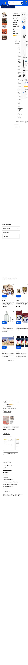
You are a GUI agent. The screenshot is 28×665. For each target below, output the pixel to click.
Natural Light (5, 489)
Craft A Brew (15, 13)
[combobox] (15, 3)
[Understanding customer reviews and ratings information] (15, 408)
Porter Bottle (5, 467)
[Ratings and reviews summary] (18, 401)
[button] (16, 41)
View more (10, 360)
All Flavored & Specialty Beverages (10, 484)
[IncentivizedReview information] (11, 444)
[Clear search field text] (19, 3)
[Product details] (18, 228)
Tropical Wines (6, 474)
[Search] (22, 3)
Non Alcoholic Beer (6, 491)
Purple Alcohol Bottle (7, 470)
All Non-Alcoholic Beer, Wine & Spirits (10, 481)
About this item (6, 224)
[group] (18, 35)
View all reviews (7, 411)
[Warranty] (17, 236)
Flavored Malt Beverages (8, 479)
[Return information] (23, 25)
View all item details (20, 121)
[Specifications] (18, 232)
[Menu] (2, 3)
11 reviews (9, 406)
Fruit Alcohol (5, 477)
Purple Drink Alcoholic (7, 465)
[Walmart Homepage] (5, 3)
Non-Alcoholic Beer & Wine (8, 486)
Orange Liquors (6, 472)
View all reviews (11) (11, 453)
